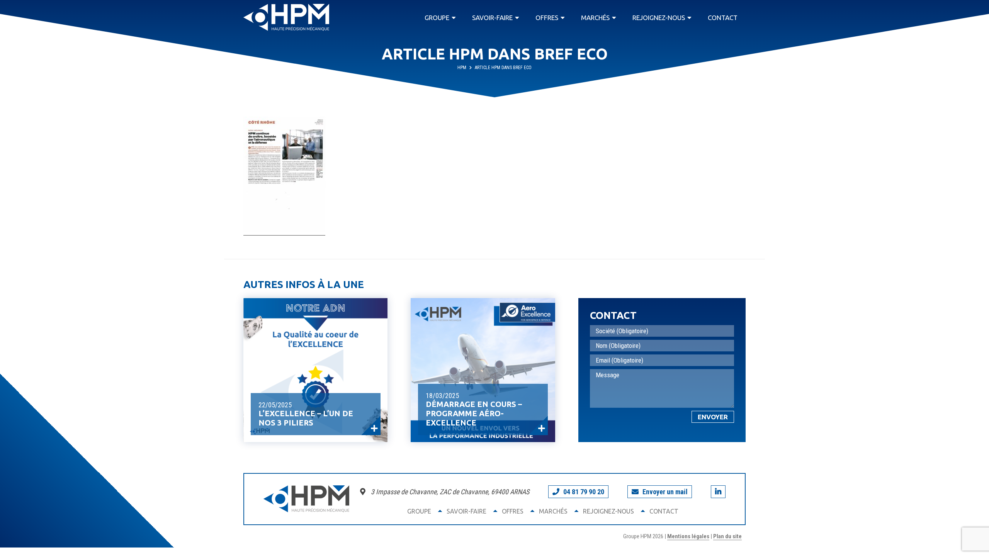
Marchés (595, 17)
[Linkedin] (718, 491)
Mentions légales (688, 536)
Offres (546, 17)
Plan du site (727, 536)
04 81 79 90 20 (583, 492)
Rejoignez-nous (658, 17)
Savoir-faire (492, 17)
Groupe (437, 17)
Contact (723, 17)
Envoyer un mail (665, 492)
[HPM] (286, 17)
